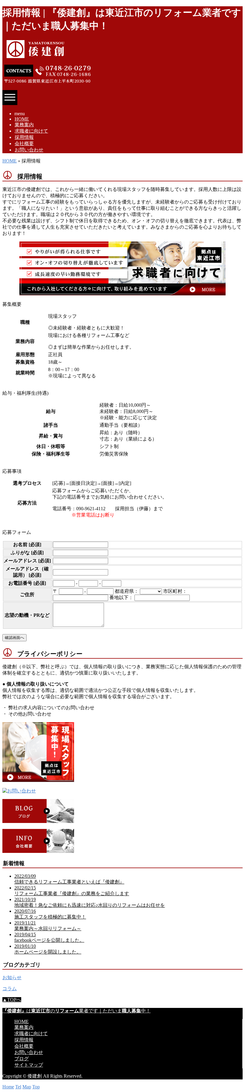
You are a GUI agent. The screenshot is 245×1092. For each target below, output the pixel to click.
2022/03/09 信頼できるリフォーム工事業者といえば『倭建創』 (69, 879)
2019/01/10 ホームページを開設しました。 (47, 949)
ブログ (21, 1058)
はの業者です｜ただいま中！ (76, 1010)
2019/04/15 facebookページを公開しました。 (49, 937)
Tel (18, 1086)
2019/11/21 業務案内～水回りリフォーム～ (47, 925)
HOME (22, 118)
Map (26, 1086)
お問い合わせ (29, 149)
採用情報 (24, 137)
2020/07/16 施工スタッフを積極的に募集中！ (50, 914)
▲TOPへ (11, 999)
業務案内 (24, 124)
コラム (9, 988)
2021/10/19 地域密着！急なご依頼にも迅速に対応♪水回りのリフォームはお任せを (89, 902)
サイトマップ (28, 1064)
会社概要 (24, 143)
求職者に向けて (31, 130)
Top (36, 1086)
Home (8, 1086)
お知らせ (12, 977)
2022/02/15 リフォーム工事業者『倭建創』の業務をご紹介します (71, 890)
